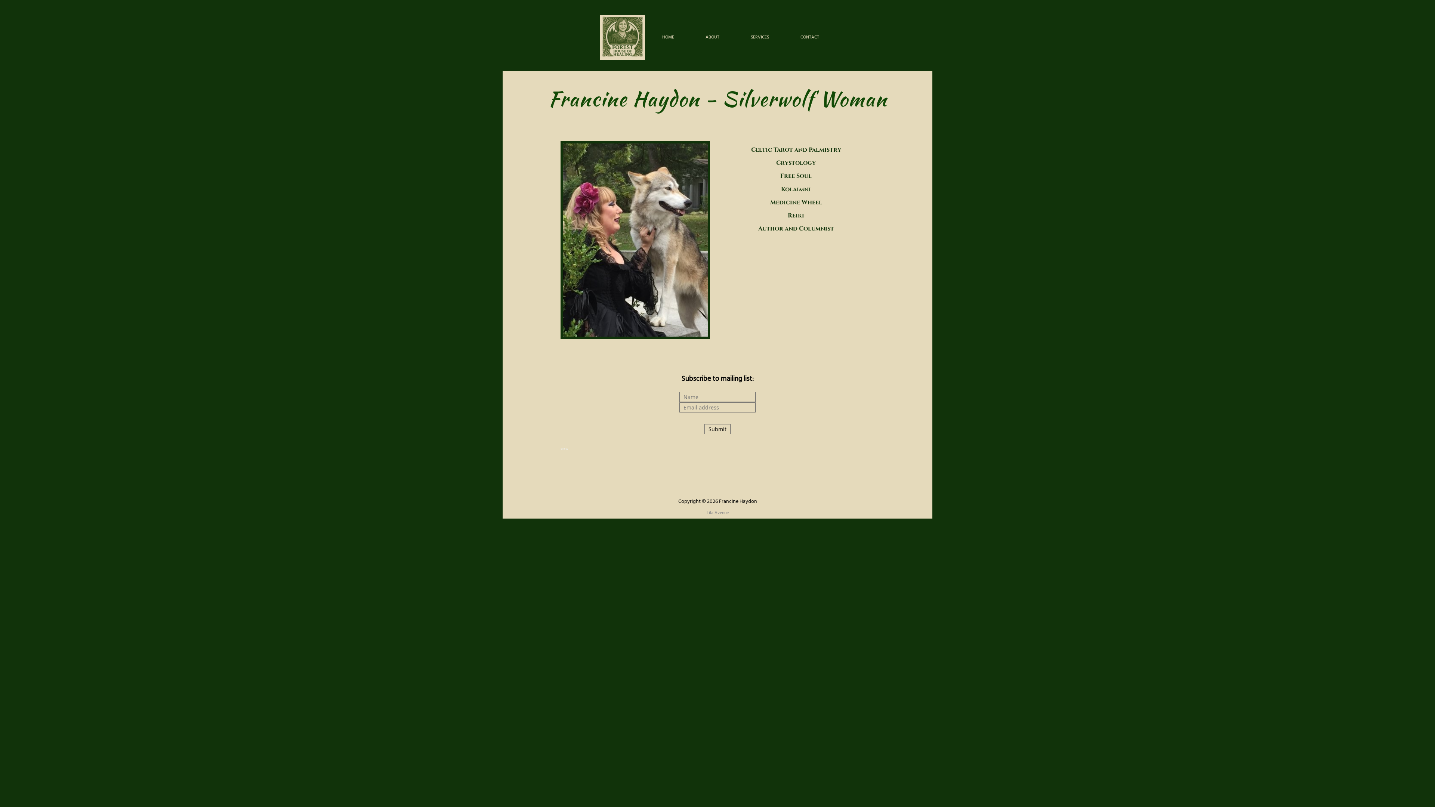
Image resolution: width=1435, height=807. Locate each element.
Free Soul (796, 176)
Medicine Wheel (796, 202)
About (712, 37)
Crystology (796, 163)
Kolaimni (796, 189)
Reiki (796, 215)
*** (564, 450)
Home (668, 37)
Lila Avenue (718, 512)
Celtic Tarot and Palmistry (796, 150)
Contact (809, 37)
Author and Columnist (796, 229)
